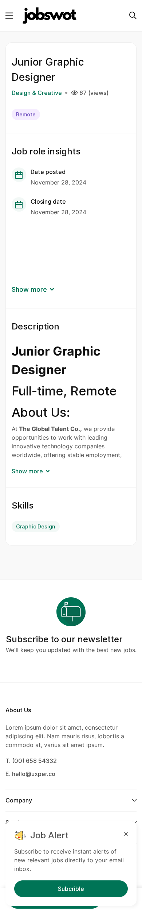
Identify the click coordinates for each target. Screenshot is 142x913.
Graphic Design (35, 526)
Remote (26, 114)
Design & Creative (37, 92)
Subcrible (71, 888)
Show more (29, 289)
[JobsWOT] (49, 15)
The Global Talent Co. (49, 428)
